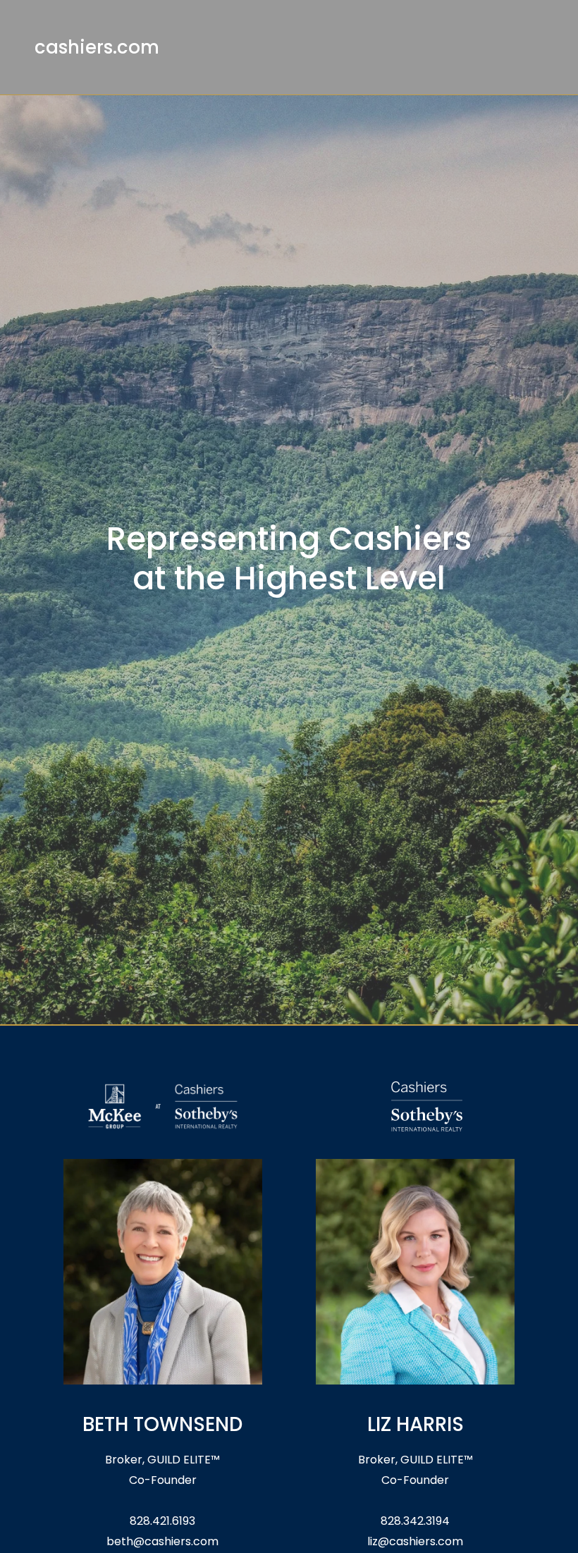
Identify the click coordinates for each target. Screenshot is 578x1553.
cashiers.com (97, 47)
